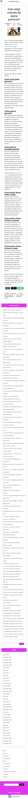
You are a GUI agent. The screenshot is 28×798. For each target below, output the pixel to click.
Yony (14, 25)
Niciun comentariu (20, 24)
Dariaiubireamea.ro (14, 1)
